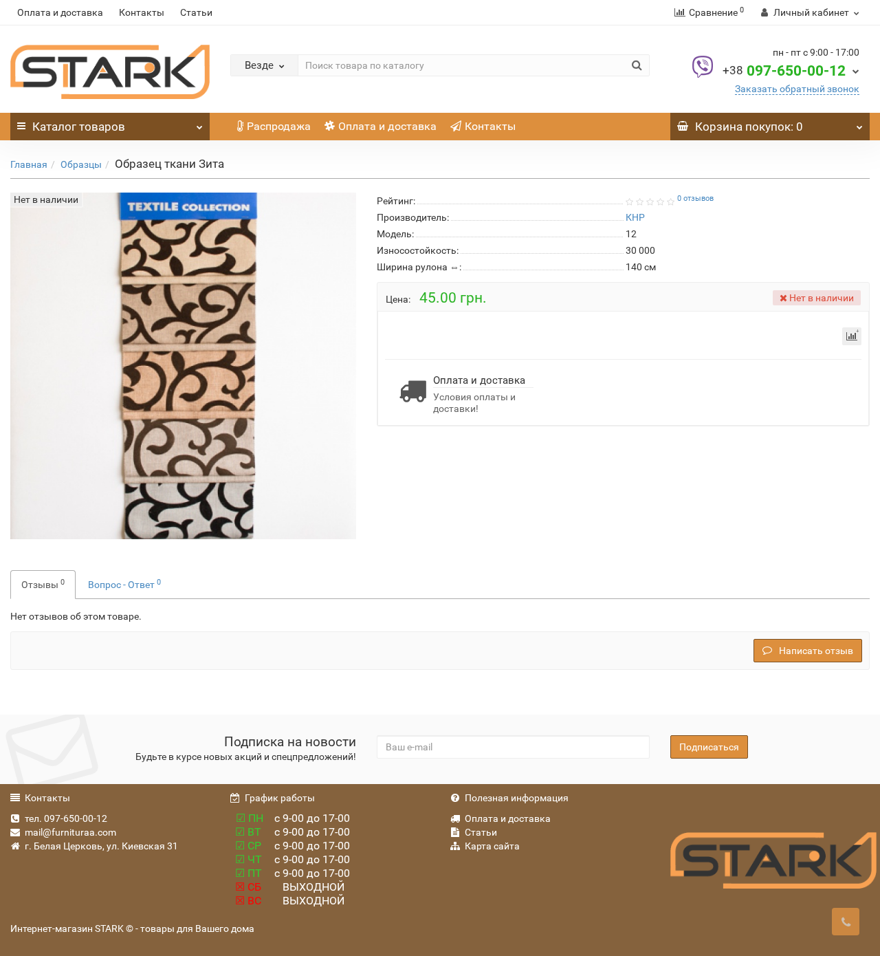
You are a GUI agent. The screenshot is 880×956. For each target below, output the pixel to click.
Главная (28, 164)
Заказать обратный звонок (797, 88)
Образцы (81, 164)
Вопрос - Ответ (124, 584)
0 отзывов (695, 198)
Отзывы (43, 584)
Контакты (141, 12)
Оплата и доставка (60, 12)
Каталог (78, 126)
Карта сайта (492, 845)
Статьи (196, 12)
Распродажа (279, 126)
